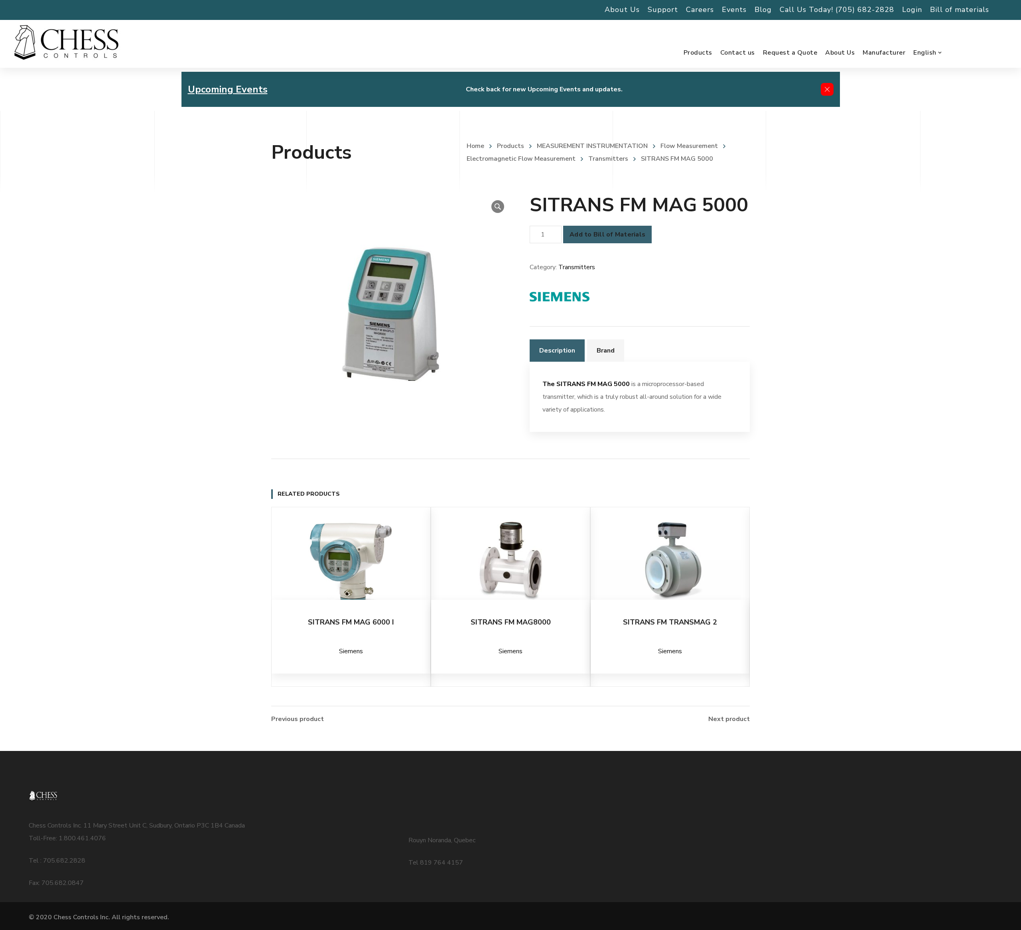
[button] (497, 206)
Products (510, 146)
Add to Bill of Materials (607, 234)
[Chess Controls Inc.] (66, 43)
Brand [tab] (606, 350)
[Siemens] (559, 296)
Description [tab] (557, 350)
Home (475, 146)
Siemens (351, 651)
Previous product (297, 719)
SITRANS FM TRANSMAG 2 (670, 622)
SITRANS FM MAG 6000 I (351, 622)
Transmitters (608, 158)
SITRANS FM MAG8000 (511, 622)
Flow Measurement (689, 146)
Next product (729, 719)
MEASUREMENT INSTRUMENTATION (592, 146)
